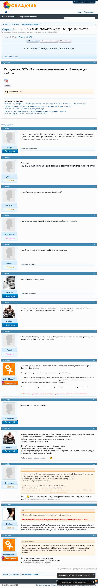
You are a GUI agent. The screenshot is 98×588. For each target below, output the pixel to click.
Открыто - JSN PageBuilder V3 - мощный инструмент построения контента (35, 111)
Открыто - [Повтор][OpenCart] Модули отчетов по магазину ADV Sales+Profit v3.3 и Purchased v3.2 (45, 104)
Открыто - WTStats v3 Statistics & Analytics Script (24, 109)
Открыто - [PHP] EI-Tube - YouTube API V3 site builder (26, 114)
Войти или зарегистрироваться (84, 2)
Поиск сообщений (9, 17)
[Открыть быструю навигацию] (95, 24)
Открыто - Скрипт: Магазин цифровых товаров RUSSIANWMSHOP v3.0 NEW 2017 (38, 106)
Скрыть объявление (94, 574)
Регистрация (89, 12)
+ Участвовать (32, 41)
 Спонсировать (65, 41)
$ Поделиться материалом (49, 41)
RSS (96, 581)
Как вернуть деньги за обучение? (72, 583)
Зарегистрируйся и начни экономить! (74, 575)
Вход (79, 12)
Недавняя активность (29, 17)
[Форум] (6, 12)
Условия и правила (43, 585)
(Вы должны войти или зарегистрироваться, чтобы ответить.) (77, 569)
